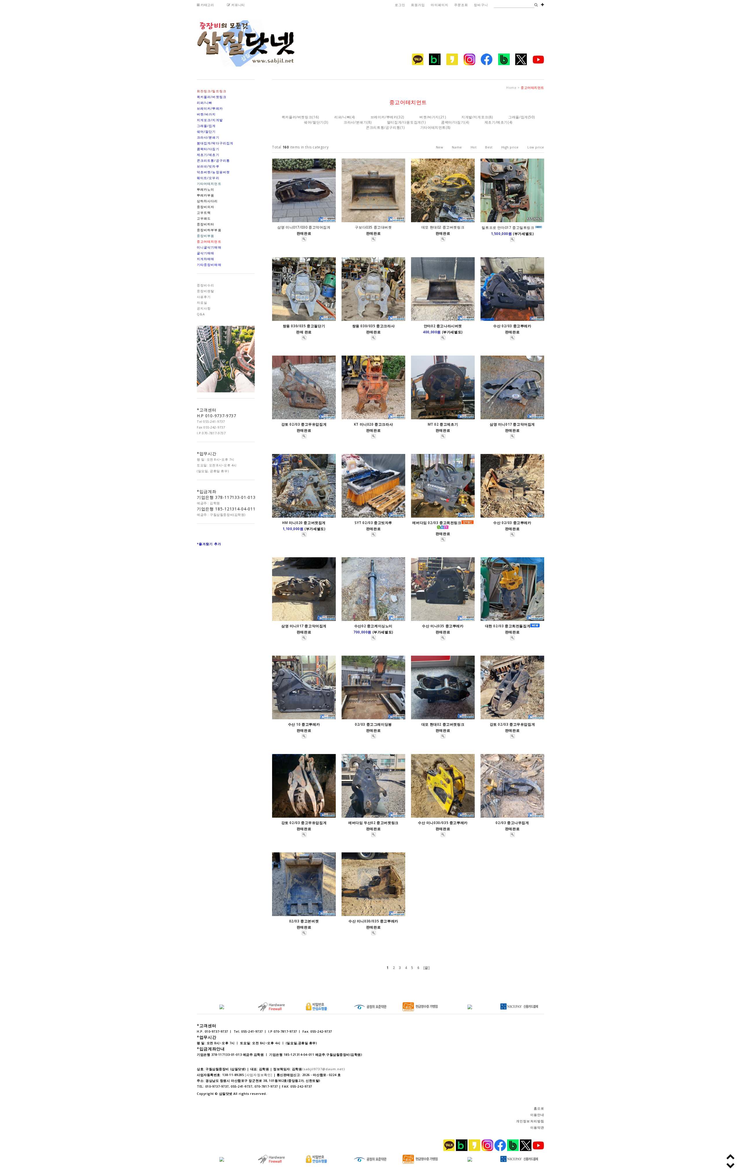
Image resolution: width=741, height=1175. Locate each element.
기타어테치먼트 (433, 127)
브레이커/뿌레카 (383, 117)
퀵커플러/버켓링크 (297, 117)
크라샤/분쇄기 (355, 122)
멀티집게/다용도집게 (404, 122)
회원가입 (418, 5)
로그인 (400, 5)
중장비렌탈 (205, 291)
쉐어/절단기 (314, 122)
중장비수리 (205, 285)
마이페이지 (439, 5)
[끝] (426, 967)
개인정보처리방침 (530, 1121)
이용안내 (537, 1115)
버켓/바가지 (429, 117)
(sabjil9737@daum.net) (323, 1069)
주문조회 (461, 5)
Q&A (201, 314)
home (511, 87)
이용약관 (537, 1127)
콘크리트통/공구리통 (383, 127)
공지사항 (204, 308)
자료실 (202, 302)
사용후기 (204, 297)
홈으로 (539, 1108)
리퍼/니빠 (342, 117)
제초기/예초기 (496, 122)
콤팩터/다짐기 (452, 122)
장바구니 (481, 5)
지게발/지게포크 (474, 117)
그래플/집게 (518, 117)
